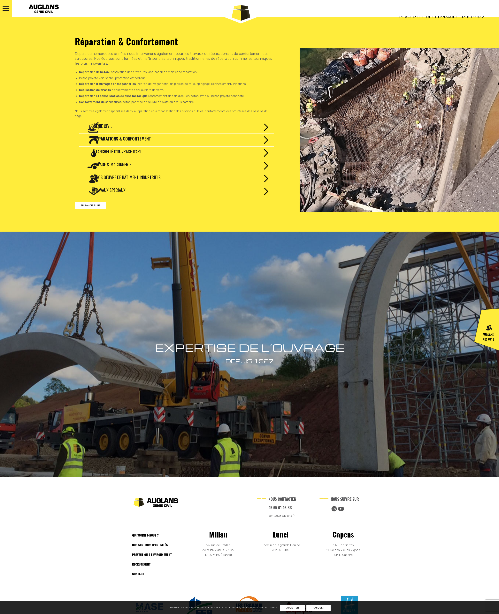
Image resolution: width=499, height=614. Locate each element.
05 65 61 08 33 (280, 507)
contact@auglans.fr (281, 515)
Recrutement (141, 564)
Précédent (308, 130)
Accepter (292, 607)
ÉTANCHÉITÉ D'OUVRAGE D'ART (118, 151)
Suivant (490, 130)
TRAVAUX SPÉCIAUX (110, 190)
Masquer (318, 607)
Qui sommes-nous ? (145, 535)
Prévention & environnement (152, 554)
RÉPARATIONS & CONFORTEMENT (122, 138)
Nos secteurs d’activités (150, 544)
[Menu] (6, 8)
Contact (138, 573)
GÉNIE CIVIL (103, 126)
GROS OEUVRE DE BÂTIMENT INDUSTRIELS (127, 177)
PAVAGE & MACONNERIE (112, 164)
